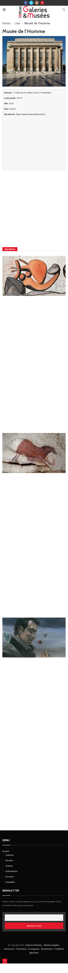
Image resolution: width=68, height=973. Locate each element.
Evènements (12, 871)
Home (6, 23)
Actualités (10, 882)
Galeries (10, 855)
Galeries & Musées (33, 945)
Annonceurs (9, 949)
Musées (9, 860)
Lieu (17, 23)
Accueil (5, 851)
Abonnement (47, 949)
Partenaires (21, 949)
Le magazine (33, 949)
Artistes (9, 865)
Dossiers (10, 876)
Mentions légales (51, 945)
